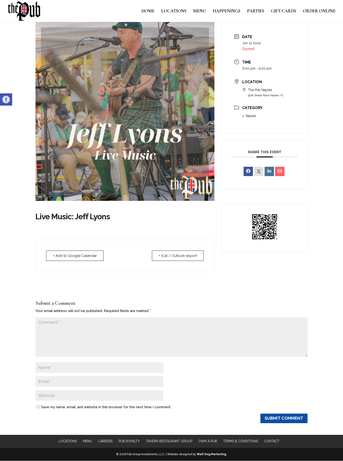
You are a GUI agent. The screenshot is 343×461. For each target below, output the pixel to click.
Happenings (226, 11)
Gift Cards (283, 11)
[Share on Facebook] (248, 171)
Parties (255, 11)
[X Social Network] (258, 171)
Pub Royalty (129, 441)
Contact (272, 441)
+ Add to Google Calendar (75, 256)
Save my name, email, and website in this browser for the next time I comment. (106, 407)
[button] (6, 99)
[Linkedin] (269, 171)
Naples (251, 116)
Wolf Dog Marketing (211, 454)
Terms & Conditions (240, 441)
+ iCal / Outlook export (178, 256)
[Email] (279, 171)
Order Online (319, 11)
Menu (199, 11)
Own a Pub (207, 441)
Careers (105, 441)
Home (147, 11)
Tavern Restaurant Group (169, 441)
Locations (173, 11)
